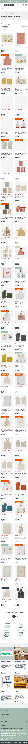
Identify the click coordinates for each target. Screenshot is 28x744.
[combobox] (12, 8)
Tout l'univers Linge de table (14, 612)
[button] (10, 616)
